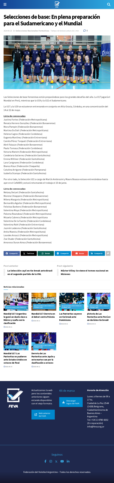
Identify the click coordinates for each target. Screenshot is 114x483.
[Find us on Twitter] (56, 461)
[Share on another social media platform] (108, 253)
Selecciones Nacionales (16, 307)
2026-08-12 (36, 367)
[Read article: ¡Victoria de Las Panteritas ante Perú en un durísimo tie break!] (99, 302)
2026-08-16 (64, 324)
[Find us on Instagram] (50, 461)
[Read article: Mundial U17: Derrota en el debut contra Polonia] (43, 302)
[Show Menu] (5, 4)
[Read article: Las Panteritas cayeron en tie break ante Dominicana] (71, 302)
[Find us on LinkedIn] (68, 461)
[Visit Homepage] (57, 4)
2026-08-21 (8, 327)
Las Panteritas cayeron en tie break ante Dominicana (70, 316)
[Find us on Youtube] (62, 461)
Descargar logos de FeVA (72, 402)
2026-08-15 (92, 324)
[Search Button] (108, 4)
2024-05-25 (8, 31)
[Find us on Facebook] (45, 461)
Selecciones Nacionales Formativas (32, 31)
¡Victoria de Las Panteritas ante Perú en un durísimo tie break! (99, 316)
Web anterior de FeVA (44, 414)
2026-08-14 (8, 367)
